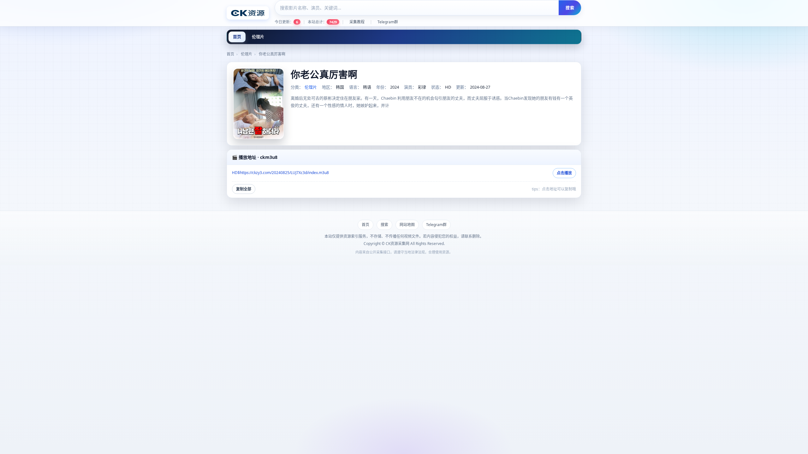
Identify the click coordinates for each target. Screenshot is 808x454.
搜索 (570, 7)
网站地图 (407, 224)
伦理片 (258, 36)
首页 (237, 36)
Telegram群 (387, 22)
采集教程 (357, 22)
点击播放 (564, 173)
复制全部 (243, 189)
